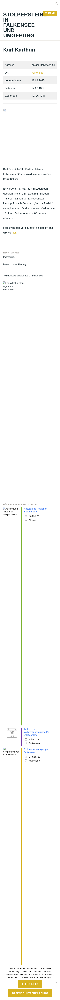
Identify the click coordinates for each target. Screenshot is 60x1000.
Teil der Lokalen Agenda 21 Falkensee (23, 275)
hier (14, 232)
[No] (56, 982)
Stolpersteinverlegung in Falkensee (36, 751)
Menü (51, 13)
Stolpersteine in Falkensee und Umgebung (25, 24)
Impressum (9, 257)
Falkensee (37, 72)
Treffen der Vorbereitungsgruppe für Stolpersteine (36, 732)
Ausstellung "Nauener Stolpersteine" (35, 510)
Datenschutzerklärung (14, 264)
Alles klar (30, 984)
